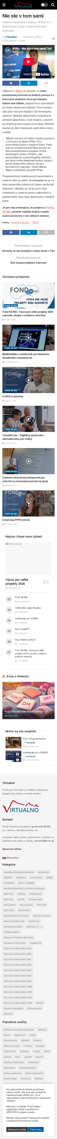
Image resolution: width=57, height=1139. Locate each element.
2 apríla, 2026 (10, 443)
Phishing (38, 1078)
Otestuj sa (25, 1078)
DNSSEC (8, 877)
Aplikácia (42, 1029)
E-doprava (21, 877)
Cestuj (32, 1035)
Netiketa (21, 893)
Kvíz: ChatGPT (22, 629)
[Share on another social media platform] (46, 83)
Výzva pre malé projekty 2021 (17, 959)
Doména (37, 1040)
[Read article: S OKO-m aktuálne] (28, 380)
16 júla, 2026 (12, 716)
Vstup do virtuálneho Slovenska (18, 937)
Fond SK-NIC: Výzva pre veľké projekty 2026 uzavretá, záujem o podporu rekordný (27, 313)
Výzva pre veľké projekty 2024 (18, 997)
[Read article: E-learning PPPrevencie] (28, 503)
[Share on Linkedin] (28, 83)
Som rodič (41, 904)
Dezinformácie (10, 1040)
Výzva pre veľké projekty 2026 (17, 581)
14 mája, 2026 (10, 320)
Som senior (9, 910)
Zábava (39, 1002)
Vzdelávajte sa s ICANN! (26, 618)
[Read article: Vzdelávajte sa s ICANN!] (13, 756)
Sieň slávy (8, 899)
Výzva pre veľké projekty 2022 (18, 992)
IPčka (19, 91)
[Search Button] (53, 5)
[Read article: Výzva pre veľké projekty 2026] (28, 558)
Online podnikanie (27, 1067)
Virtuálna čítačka (11, 932)
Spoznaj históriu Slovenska (16, 915)
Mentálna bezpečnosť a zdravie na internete (24, 888)
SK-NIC (21, 899)
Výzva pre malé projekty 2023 (17, 970)
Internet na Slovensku (14, 1062)
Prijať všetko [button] (36, 1129)
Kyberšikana (9, 1067)
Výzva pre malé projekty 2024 (17, 975)
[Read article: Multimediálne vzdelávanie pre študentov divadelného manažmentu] (28, 338)
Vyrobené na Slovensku (15, 943)
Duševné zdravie (20, 222)
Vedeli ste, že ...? (34, 926)
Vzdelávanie (35, 943)
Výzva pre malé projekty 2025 (17, 981)
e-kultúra (28, 1046)
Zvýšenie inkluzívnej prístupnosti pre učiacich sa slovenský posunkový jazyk (25, 479)
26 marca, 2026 (10, 485)
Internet (28, 1057)
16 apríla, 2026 (10, 362)
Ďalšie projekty (34, 1008)
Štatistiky (8, 1013)
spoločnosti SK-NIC (41, 826)
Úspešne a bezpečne (13, 1008)
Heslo (47, 1051)
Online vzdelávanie (12, 1073)
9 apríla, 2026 (10, 401)
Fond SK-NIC (11, 306)
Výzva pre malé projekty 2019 (17, 948)
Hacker (36, 1051)
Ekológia (40, 1046)
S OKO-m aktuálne (12, 396)
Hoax (17, 1057)
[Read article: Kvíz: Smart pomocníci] (13, 742)
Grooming (24, 1051)
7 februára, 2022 (32, 37)
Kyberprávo (33, 1062)
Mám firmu (8, 893)
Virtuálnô (11, 37)
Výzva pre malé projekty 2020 (17, 954)
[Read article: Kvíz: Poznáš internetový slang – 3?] (28, 700)
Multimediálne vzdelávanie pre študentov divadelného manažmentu (25, 355)
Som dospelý (10, 904)
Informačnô (9, 883)
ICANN (49, 877)
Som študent (24, 910)
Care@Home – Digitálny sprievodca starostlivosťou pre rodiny (23, 436)
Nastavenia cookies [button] (17, 1129)
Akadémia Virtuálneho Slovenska (19, 872)
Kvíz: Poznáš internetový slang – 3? (26, 711)
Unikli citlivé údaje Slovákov (28, 607)
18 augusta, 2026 (32, 760)
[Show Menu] (3, 5)
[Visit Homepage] (23, 5)
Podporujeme (35, 893)
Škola (35, 222)
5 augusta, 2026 (32, 746)
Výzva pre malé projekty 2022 (17, 964)
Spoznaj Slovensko (42, 915)
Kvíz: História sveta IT (25, 639)
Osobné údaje (10, 1078)
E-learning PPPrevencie (16, 520)
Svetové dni (34, 921)
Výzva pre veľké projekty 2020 (18, 986)
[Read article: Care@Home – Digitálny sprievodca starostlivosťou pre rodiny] (28, 419)
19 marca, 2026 (10, 524)
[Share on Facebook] (10, 83)
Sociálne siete (35, 899)
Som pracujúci (26, 904)
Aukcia (7, 1035)
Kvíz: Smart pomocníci (34, 738)
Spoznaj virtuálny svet (14, 921)
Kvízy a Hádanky (13, 685)
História (7, 1057)
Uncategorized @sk (13, 926)
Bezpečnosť (43, 872)
